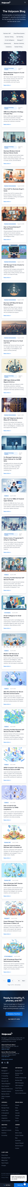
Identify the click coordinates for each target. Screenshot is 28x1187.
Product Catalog (19, 1135)
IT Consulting (4, 1075)
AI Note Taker (4, 1110)
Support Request (19, 1143)
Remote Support (19, 1145)
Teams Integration (5, 1083)
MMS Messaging (19, 1082)
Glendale (17, 1115)
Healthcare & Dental (6, 1130)
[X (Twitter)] (5, 1062)
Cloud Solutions (5, 1086)
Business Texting (9, 36)
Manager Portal (5, 1107)
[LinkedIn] (7, 1062)
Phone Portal (4, 1155)
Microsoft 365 (4, 1081)
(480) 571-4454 (5, 1049)
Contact (17, 1148)
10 (18, 980)
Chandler (17, 1113)
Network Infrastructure (7, 1088)
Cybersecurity (7, 43)
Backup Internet (5, 1094)
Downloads (18, 1140)
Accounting (4, 1135)
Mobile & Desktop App (20, 1077)
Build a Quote (18, 1132)
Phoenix (17, 1105)
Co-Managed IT (5, 1073)
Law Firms (3, 1127)
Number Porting (18, 46)
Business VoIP (7, 33)
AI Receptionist (5, 1113)
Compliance (9, 46)
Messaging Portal (5, 1157)
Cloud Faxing (18, 1088)
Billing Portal (4, 1160)
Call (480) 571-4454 (14, 1019)
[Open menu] (25, 2)
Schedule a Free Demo (14, 1014)
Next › (23, 980)
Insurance (3, 1132)
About (16, 1127)
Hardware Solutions (6, 1091)
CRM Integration (19, 1085)
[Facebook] (2, 1062)
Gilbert (16, 1110)
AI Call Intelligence (9, 40)
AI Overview (4, 1105)
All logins (3, 1165)
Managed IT (20, 40)
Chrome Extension (5, 1120)
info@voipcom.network (7, 1059)
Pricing (17, 1130)
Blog (16, 1138)
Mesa (16, 1107)
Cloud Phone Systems (19, 33)
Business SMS (18, 1080)
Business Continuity (19, 43)
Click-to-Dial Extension (20, 1093)
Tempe (17, 1118)
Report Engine (4, 1163)
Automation (4, 1115)
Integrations (4, 1118)
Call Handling (19, 36)
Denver (17, 1120)
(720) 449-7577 (5, 1056)
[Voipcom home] (6, 2)
